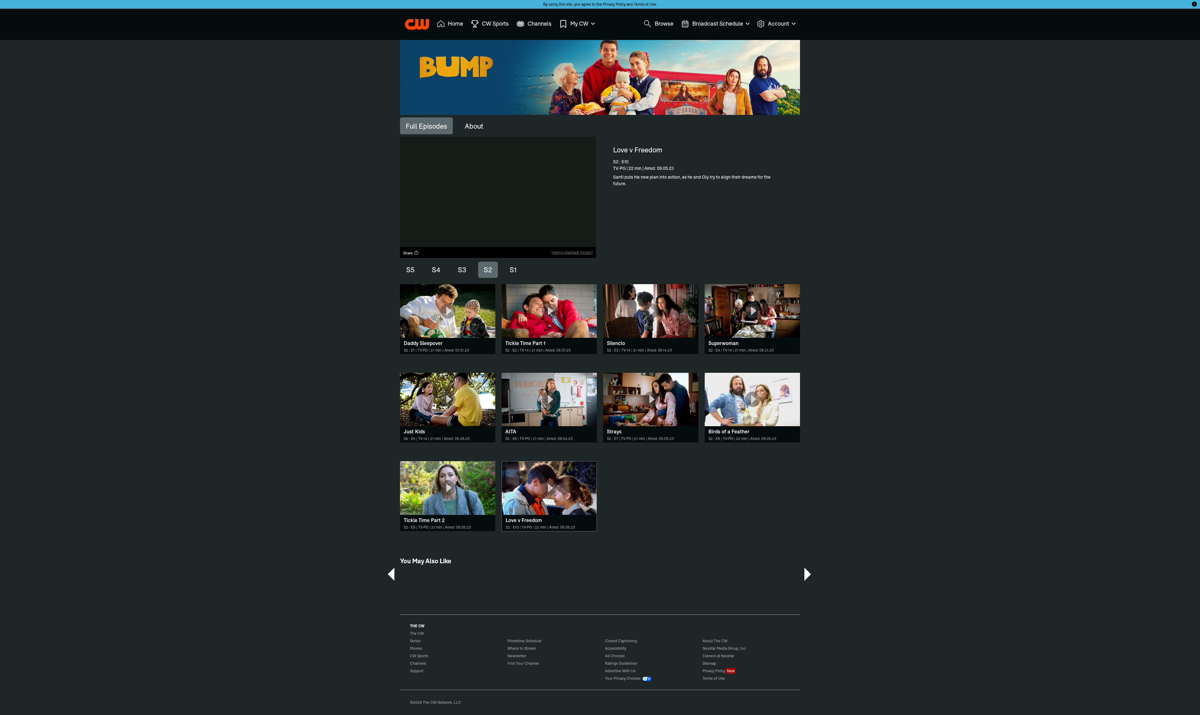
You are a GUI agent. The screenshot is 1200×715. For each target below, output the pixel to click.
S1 (513, 269)
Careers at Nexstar (718, 655)
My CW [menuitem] (579, 23)
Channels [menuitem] (540, 23)
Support (416, 670)
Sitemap (709, 663)
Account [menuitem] (778, 23)
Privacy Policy (614, 4)
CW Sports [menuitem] (495, 23)
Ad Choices (615, 655)
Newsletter (517, 655)
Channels (418, 663)
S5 (410, 269)
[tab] (426, 125)
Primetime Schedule (525, 641)
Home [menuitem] (455, 23)
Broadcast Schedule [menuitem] (717, 23)
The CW (413, 22)
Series (415, 641)
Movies (416, 648)
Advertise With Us (620, 670)
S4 (436, 269)
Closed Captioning (621, 641)
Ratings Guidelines (621, 663)
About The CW (715, 641)
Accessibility (615, 648)
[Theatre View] (552, 242)
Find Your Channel (523, 663)
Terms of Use (645, 4)
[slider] (498, 237)
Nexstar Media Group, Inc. (724, 648)
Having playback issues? (572, 252)
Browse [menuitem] (664, 23)
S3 (462, 269)
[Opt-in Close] (1194, 4)
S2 (488, 269)
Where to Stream (522, 648)
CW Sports (419, 655)
